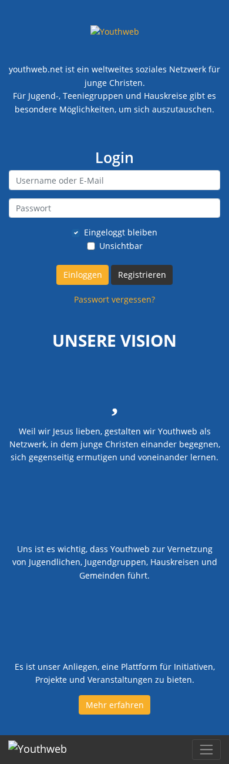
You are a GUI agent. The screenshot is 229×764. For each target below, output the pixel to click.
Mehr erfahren (115, 704)
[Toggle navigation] (206, 749)
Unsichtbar (121, 245)
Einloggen (82, 274)
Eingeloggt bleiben (120, 232)
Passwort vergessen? (114, 299)
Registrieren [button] (142, 274)
